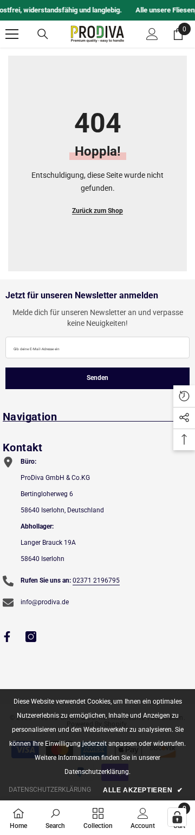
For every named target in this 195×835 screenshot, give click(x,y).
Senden (97, 378)
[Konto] (152, 34)
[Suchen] (42, 34)
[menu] (11, 34)
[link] (55, 818)
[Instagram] (31, 636)
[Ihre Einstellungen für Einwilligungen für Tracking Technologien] (177, 817)
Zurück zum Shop (97, 211)
